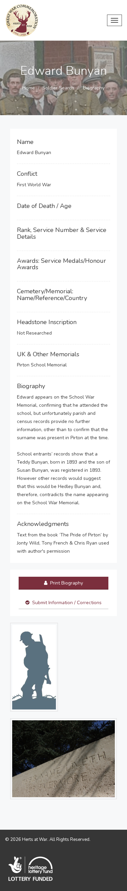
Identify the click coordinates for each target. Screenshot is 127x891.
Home (28, 88)
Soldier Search (58, 88)
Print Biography (66, 583)
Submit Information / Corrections (67, 602)
